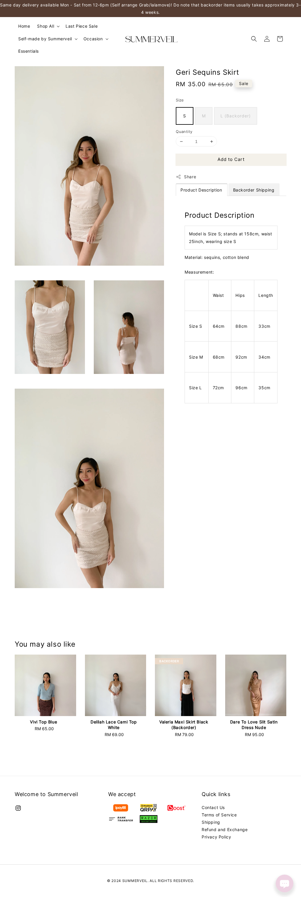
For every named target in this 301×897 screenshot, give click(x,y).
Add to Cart (231, 159)
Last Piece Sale (82, 26)
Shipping (211, 822)
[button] (254, 38)
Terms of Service (219, 814)
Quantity (184, 131)
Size (180, 100)
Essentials (28, 51)
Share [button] (190, 176)
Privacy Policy (216, 836)
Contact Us (213, 807)
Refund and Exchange (225, 829)
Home (24, 26)
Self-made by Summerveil (45, 38)
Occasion (93, 38)
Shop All (45, 26)
